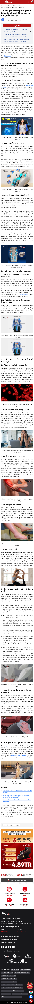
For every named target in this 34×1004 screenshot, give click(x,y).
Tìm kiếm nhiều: (5, 969)
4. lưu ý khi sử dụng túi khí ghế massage (16, 39)
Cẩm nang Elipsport (18, 5)
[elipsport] (6, 956)
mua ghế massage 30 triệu (9, 981)
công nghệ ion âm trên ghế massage (12, 987)
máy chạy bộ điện (26, 969)
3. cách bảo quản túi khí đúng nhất (15, 36)
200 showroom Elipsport (19, 755)
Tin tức (10, 5)
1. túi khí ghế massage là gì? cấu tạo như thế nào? (15, 29)
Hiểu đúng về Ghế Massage (9, 7)
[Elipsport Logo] (17, 914)
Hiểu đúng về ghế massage (11, 825)
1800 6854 (4, 932)
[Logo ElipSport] (8, 1)
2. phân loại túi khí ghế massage (14, 31)
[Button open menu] (2, 2)
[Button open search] (29, 2)
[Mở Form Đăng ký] (30, 984)
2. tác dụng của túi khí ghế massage (15, 34)
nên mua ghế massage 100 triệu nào (12, 984)
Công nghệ (21, 7)
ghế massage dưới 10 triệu (21, 972)
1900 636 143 (21, 932)
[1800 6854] (31, 1001)
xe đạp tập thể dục (7, 972)
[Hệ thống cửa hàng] (31, 992)
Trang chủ (4, 5)
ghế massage (15, 969)
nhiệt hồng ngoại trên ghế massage (12, 997)
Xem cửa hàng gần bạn (18, 880)
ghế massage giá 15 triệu (9, 975)
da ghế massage (6, 993)
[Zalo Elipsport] (31, 996)
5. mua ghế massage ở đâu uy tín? (15, 41)
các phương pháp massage (20, 993)
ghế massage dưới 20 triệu (9, 978)
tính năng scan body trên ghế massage (12, 990)
